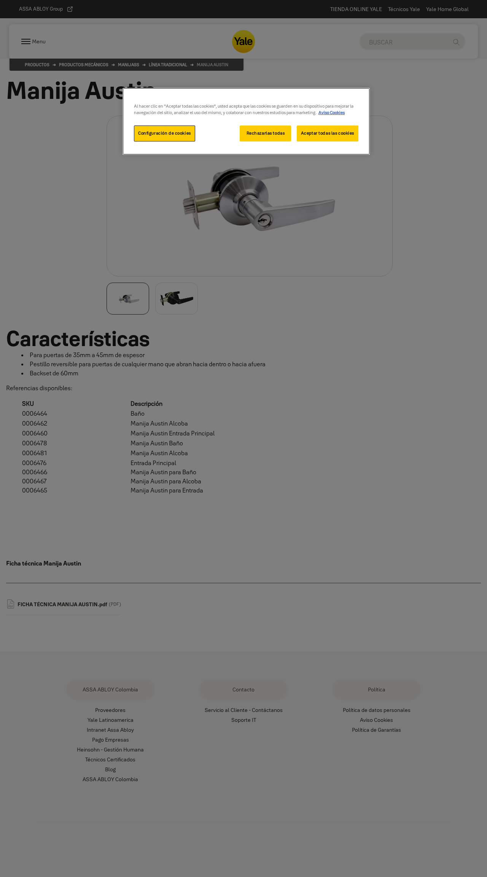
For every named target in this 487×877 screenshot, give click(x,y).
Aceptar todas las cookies (327, 133)
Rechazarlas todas (266, 133)
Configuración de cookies (164, 133)
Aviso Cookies (331, 112)
